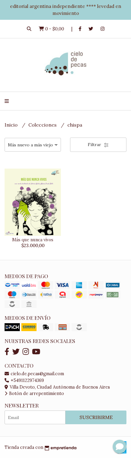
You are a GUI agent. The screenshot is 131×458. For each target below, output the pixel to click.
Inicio (12, 125)
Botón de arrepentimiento (36, 393)
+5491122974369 (26, 380)
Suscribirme (96, 417)
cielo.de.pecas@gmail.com (36, 373)
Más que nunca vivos (32, 239)
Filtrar (95, 144)
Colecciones (43, 125)
